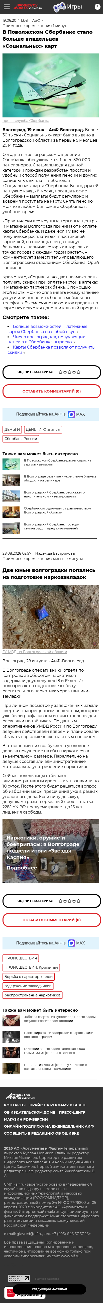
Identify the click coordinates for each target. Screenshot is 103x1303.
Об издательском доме (29, 1112)
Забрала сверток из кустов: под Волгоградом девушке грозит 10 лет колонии (60, 1019)
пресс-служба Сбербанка (25, 120)
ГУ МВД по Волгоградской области (34, 652)
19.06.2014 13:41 (15, 20)
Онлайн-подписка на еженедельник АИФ (49, 1126)
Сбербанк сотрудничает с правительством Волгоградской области (57, 510)
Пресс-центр (72, 1112)
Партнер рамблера (47, 1278)
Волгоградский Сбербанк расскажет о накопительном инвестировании (54, 494)
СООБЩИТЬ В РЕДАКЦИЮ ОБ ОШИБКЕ (41, 1133)
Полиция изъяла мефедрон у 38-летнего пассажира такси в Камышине (55, 1067)
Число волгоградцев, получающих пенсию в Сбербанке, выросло (46, 340)
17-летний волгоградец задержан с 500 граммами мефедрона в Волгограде (54, 1051)
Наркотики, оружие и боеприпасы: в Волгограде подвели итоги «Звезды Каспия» (43, 847)
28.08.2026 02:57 (16, 553)
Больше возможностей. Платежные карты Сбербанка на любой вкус (48, 329)
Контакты (15, 1105)
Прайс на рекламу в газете (58, 1105)
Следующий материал (49, 1289)
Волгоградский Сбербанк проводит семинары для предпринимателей (52, 526)
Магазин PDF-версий (26, 1119)
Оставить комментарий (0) (51, 391)
